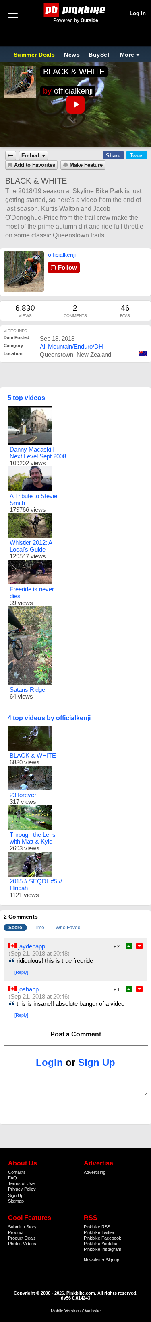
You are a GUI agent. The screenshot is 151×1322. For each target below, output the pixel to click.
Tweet (137, 156)
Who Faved (68, 927)
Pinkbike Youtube (100, 1243)
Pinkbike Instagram (102, 1249)
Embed (30, 156)
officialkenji (73, 90)
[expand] (11, 155)
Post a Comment (75, 1034)
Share (113, 156)
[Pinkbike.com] (75, 10)
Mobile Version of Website (76, 1310)
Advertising (94, 1172)
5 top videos (26, 397)
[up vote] (129, 946)
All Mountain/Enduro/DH (71, 346)
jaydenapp (31, 946)
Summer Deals (35, 54)
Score (15, 927)
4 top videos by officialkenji (49, 718)
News (72, 54)
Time (38, 927)
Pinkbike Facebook (102, 1238)
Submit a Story (22, 1226)
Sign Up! (16, 1195)
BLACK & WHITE (74, 71)
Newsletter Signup (101, 1259)
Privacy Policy (22, 1189)
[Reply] (21, 972)
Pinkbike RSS (97, 1226)
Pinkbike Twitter (99, 1232)
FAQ (12, 1177)
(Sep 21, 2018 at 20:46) (39, 996)
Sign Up (96, 1062)
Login (49, 1062)
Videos (29, 1243)
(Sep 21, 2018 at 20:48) (39, 953)
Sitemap (16, 1201)
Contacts (17, 1172)
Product (15, 1232)
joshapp (28, 989)
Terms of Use (21, 1183)
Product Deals (22, 1238)
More (127, 54)
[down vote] (139, 946)
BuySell (100, 54)
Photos (15, 1243)
